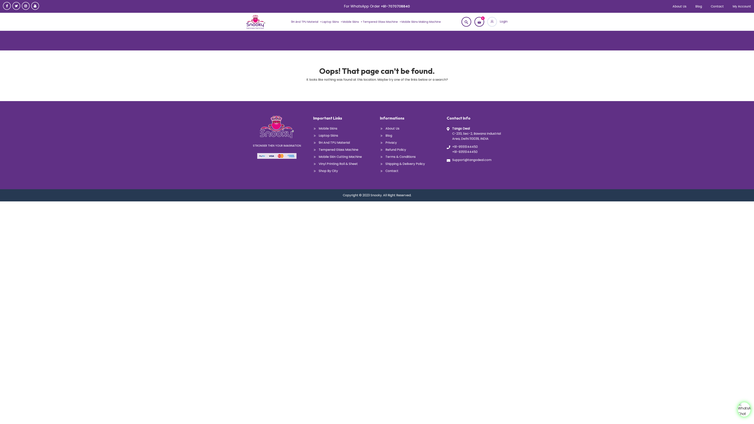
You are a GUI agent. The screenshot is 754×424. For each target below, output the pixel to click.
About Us (679, 6)
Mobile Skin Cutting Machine (340, 156)
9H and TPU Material (304, 22)
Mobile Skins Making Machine (421, 22)
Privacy (391, 142)
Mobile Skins (351, 22)
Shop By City (328, 171)
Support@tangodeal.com (471, 160)
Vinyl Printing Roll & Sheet (338, 164)
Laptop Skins (330, 22)
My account (742, 6)
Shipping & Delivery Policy (405, 164)
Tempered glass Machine (380, 22)
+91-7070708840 (395, 6)
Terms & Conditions (400, 156)
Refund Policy (395, 149)
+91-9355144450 (465, 152)
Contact (717, 6)
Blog (698, 6)
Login (503, 21)
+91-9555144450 (465, 146)
